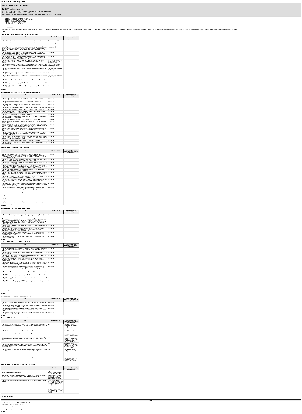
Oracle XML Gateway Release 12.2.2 (25, 12)
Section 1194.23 (8, 20)
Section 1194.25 (8, 22)
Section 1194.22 (8, 19)
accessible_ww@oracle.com (55, 14)
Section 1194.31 (8, 25)
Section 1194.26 (8, 23)
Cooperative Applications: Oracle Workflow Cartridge (14, 409)
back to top (3, 31)
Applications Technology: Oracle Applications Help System (15, 408)
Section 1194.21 (8, 18)
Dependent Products (9, 27)
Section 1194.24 (8, 21)
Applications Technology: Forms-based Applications (14, 404)
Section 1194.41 (8, 26)
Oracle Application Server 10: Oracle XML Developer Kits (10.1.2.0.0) (17, 402)
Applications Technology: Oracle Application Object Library (15, 406)
